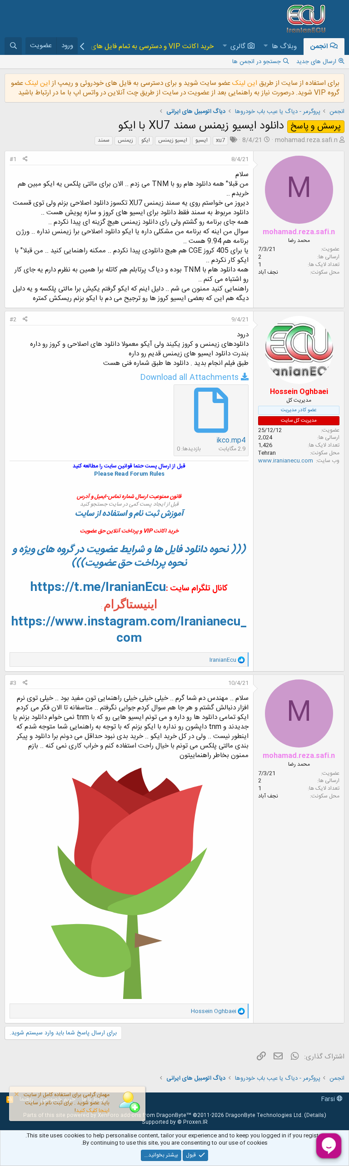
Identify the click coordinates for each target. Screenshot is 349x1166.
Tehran (267, 453)
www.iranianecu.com (285, 460)
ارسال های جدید (316, 62)
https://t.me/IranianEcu (98, 588)
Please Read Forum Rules (129, 473)
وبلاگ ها (284, 46)
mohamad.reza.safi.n (306, 140)
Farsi (329, 1099)
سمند (104, 140)
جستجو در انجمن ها (256, 62)
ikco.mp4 (230, 440)
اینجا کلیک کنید (93, 1110)
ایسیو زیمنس (172, 140)
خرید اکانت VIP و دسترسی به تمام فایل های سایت (143, 46)
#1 (13, 159)
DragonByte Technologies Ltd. (264, 1116)
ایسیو (201, 140)
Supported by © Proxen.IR (175, 1122)
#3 (13, 683)
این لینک (243, 83)
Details (315, 1116)
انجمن (319, 46)
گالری (237, 46)
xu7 (220, 140)
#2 (13, 319)
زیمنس (125, 140)
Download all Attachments (189, 377)
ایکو (145, 140)
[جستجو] (13, 46)
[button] (265, 46)
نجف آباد (268, 272)
